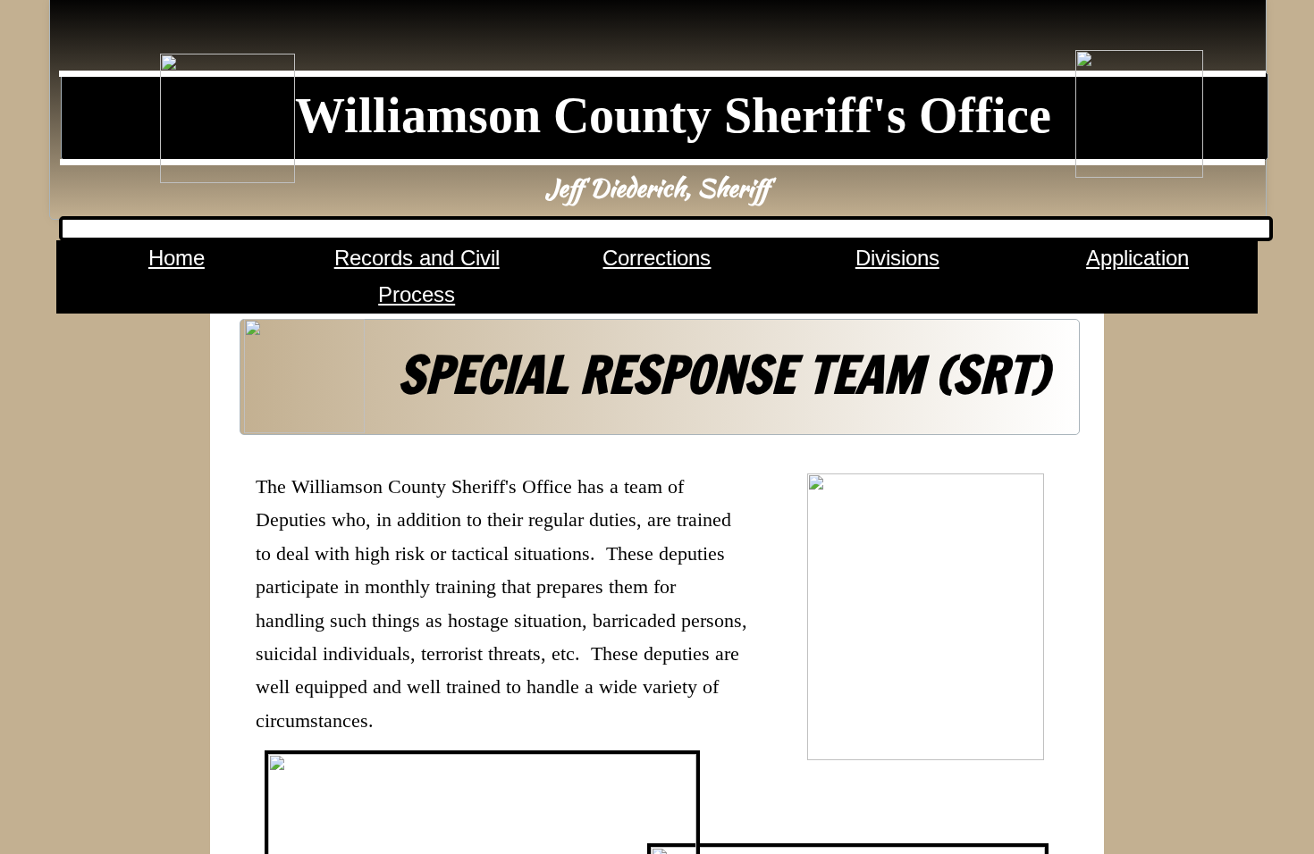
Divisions (897, 258)
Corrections (656, 258)
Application (1137, 258)
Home (176, 258)
